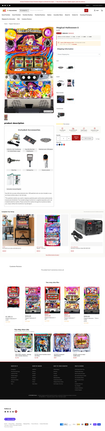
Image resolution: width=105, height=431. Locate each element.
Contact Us (75, 15)
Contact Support (78, 390)
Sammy (34, 371)
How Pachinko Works (79, 377)
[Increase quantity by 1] (69, 138)
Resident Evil (14, 377)
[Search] (86, 10)
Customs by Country (58, 379)
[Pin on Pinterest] (64, 144)
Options (49, 15)
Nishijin (33, 379)
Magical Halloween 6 (30, 318)
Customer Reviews (27, 19)
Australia (55, 375)
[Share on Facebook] (57, 144)
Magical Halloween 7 (69, 318)
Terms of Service (34, 423)
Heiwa (33, 381)
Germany (55, 371)
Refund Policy (19, 423)
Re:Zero (12, 381)
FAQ (18, 19)
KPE (59, 30)
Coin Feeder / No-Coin (58, 384)
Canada (55, 373)
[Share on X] (59, 144)
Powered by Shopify (8, 426)
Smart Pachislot (16, 15)
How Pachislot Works (79, 379)
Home (5, 23)
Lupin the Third (14, 373)
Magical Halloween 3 (50, 318)
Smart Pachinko (6, 15)
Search (5, 423)
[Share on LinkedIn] (62, 144)
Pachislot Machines (40, 15)
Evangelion (13, 369)
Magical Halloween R (11, 318)
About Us (67, 15)
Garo (12, 384)
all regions (74, 44)
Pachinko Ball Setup (79, 371)
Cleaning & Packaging (86, 15)
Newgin (34, 373)
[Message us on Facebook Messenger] (16, 411)
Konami (65, 319)
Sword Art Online (14, 379)
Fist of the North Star (15, 371)
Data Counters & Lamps (80, 373)
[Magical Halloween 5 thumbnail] (6, 117)
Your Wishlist (77, 386)
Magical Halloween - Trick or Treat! (91, 319)
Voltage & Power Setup (58, 381)
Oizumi (7, 320)
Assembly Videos (58, 15)
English (87, 5)
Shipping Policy (57, 377)
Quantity (58, 135)
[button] (60, 124)
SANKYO (34, 369)
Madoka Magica (14, 375)
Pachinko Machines (28, 15)
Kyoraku (34, 377)
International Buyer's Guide (80, 375)
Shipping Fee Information (8, 19)
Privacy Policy (11, 423)
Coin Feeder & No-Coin (79, 369)
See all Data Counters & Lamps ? (52, 255)
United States (97, 5)
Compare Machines (79, 388)
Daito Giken (34, 384)
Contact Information (44, 423)
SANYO (34, 375)
